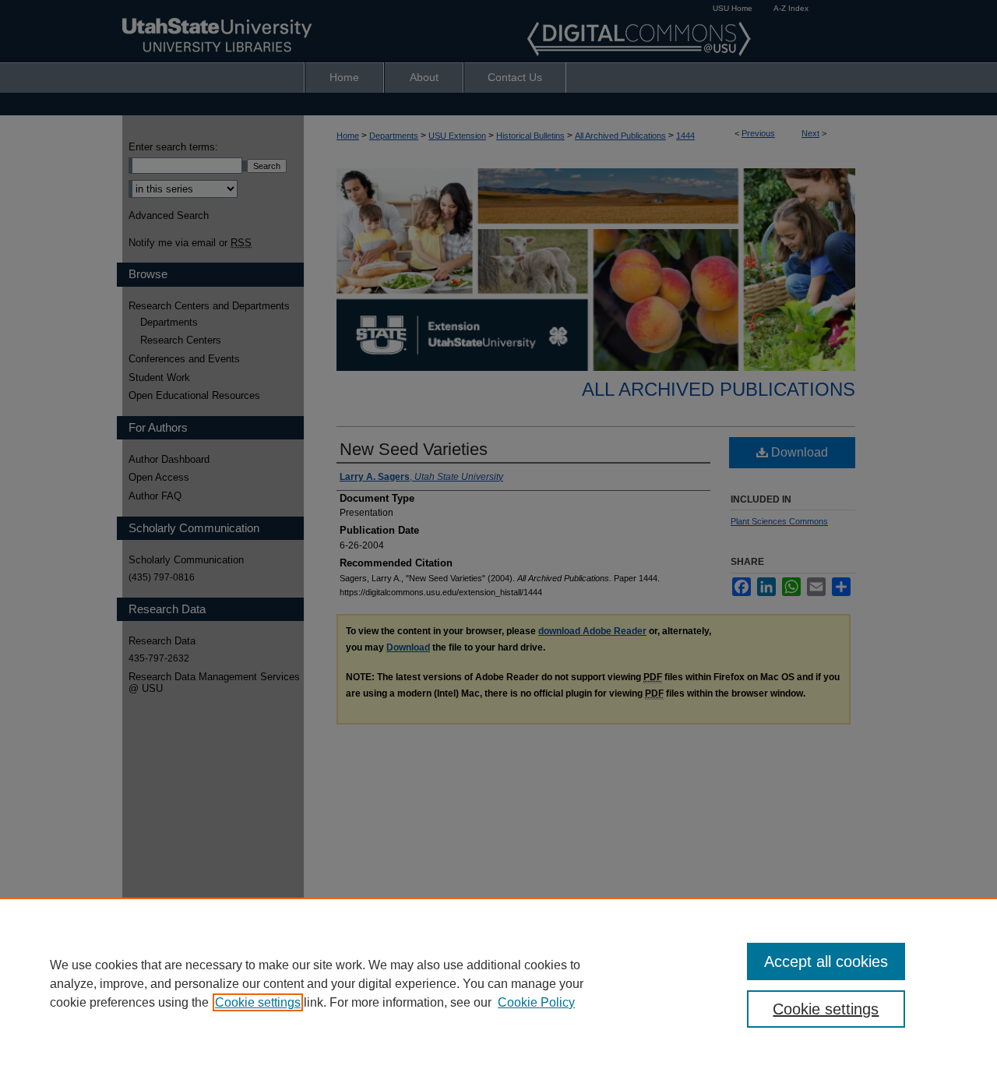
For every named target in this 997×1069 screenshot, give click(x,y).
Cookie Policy (536, 1002)
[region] (498, 983)
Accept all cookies (826, 961)
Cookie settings (258, 1002)
